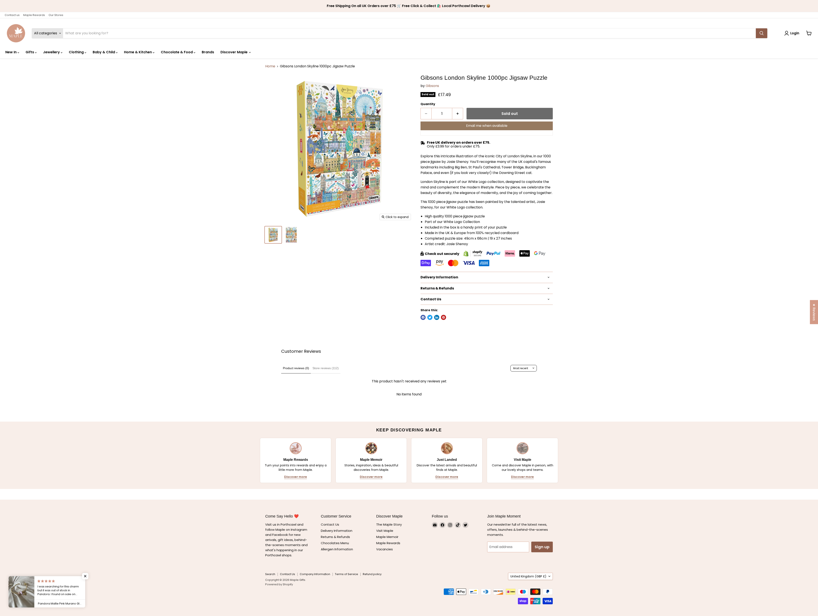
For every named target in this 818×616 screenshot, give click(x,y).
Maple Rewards (34, 15)
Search (270, 574)
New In (11, 52)
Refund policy (372, 574)
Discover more (295, 477)
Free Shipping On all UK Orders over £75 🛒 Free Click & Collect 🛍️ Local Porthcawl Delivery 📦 (409, 6)
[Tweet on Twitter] (429, 317)
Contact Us (330, 524)
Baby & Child (104, 52)
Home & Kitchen (138, 52)
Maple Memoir (387, 537)
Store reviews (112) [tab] (326, 368)
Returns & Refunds (335, 537)
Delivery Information (336, 530)
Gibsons (432, 85)
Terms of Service (346, 574)
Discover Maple (234, 52)
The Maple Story (389, 524)
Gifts (30, 52)
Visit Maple (384, 530)
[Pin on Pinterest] (443, 317)
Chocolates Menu (335, 543)
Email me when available (486, 125)
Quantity (428, 104)
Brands (208, 52)
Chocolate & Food (177, 52)
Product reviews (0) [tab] (296, 368)
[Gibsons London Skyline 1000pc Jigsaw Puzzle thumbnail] (273, 234)
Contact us (12, 15)
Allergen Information (337, 549)
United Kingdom (528, 576)
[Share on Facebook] (423, 317)
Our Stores (56, 15)
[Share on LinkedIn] (436, 317)
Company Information (315, 574)
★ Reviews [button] (814, 312)
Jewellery (52, 52)
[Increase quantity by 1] (457, 114)
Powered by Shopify (279, 584)
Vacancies (384, 549)
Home (270, 66)
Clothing (77, 52)
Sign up (542, 546)
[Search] (761, 33)
